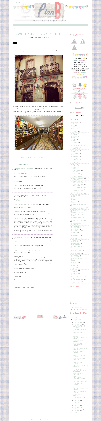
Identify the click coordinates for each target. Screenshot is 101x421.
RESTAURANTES (76, 245)
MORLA (16, 185)
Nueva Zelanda (76, 223)
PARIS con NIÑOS (77, 234)
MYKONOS (74, 200)
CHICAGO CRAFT (76, 133)
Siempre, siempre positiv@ (24, 168)
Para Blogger (67, 419)
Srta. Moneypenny (20, 204)
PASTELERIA (75, 240)
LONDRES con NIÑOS (77, 175)
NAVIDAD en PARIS (77, 213)
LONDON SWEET (76, 170)
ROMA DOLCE (75, 252)
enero (77, 410)
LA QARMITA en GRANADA (77, 395)
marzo (77, 407)
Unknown (17, 211)
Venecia (74, 275)
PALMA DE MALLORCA (77, 231)
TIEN (73, 268)
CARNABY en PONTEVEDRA (77, 377)
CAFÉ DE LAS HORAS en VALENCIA (80, 366)
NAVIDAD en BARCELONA (78, 204)
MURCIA (73, 198)
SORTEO (73, 264)
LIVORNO (74, 167)
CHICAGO (74, 131)
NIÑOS (73, 216)
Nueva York (75, 219)
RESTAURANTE (75, 243)
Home (15, 29)
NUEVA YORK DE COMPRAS (79, 220)
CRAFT (73, 141)
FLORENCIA (74, 153)
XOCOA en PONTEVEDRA (80, 381)
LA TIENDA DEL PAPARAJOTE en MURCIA (78, 344)
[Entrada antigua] (60, 317)
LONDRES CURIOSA (77, 176)
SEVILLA (74, 262)
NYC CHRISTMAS (76, 226)
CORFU (73, 139)
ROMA (73, 249)
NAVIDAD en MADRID (77, 208)
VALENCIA (74, 273)
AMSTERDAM (74, 122)
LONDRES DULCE (76, 179)
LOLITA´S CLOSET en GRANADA (79, 392)
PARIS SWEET (75, 238)
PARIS (73, 232)
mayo (77, 404)
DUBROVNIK (74, 147)
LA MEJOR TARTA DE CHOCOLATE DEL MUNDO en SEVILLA (80, 327)
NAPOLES (74, 201)
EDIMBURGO (74, 148)
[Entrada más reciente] (20, 317)
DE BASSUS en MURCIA (80, 347)
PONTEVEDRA (31, 157)
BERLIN (73, 128)
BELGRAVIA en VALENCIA (77, 360)
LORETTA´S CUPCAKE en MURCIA (80, 338)
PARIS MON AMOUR (77, 237)
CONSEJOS (74, 136)
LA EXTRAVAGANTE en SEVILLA (79, 330)
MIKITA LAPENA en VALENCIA (79, 356)
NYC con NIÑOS (76, 228)
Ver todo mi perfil (77, 307)
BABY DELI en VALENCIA (77, 363)
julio (77, 400)
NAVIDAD (74, 203)
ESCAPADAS (74, 150)
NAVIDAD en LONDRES (78, 207)
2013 (76, 317)
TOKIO (73, 271)
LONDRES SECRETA (77, 187)
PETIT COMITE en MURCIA (78, 341)
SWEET (73, 267)
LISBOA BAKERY (76, 165)
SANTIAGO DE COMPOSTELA (79, 258)
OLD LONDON (75, 229)
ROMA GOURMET (76, 253)
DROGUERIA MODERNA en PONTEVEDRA (38, 34)
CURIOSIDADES (76, 144)
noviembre (78, 322)
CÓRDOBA (74, 138)
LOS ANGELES (75, 190)
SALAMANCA (74, 255)
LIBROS (73, 162)
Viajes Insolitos (77, 279)
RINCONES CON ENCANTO (78, 246)
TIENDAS (40, 157)
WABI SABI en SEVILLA (77, 333)
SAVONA (73, 261)
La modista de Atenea (22, 237)
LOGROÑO (74, 169)
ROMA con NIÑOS (76, 250)
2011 (76, 412)
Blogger (84, 309)
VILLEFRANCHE (76, 281)
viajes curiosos (77, 276)
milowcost (18, 200)
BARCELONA (74, 127)
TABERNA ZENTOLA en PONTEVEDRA (79, 371)
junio (77, 402)
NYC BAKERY (75, 224)
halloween (74, 156)
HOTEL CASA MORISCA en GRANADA (79, 386)
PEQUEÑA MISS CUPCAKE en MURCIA (80, 349)
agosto (77, 399)
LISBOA (73, 164)
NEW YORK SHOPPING (77, 214)
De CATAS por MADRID (78, 145)
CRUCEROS (74, 142)
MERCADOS (74, 195)
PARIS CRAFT (75, 235)
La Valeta (74, 161)
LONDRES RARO (76, 186)
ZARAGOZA (74, 282)
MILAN (73, 197)
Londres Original (77, 183)
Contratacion (25, 29)
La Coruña (74, 159)
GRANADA (74, 155)
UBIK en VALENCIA (79, 358)
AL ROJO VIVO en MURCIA (78, 352)
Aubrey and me (57, 419)
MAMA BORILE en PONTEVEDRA (78, 374)
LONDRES (74, 173)
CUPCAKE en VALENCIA (80, 354)
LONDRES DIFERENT (77, 178)
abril (77, 405)
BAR (72, 125)
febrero (78, 409)
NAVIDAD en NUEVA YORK (79, 210)
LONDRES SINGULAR (77, 189)
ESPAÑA (22, 157)
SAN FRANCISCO (76, 256)
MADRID (73, 192)
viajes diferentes (77, 278)
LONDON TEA (75, 172)
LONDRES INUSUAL (77, 181)
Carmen (17, 195)
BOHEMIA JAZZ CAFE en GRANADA (80, 389)
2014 (76, 316)
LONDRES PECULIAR (77, 184)
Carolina (18, 218)
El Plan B (18, 2)
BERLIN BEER (75, 130)
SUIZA (73, 265)
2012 (76, 319)
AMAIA (16, 245)
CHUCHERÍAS (75, 134)
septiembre (79, 397)
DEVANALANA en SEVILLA (77, 335)
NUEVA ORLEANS (76, 217)
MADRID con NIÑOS (77, 193)
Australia (74, 124)
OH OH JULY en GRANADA (77, 384)
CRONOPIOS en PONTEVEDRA (77, 368)
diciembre (78, 321)
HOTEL (73, 158)
